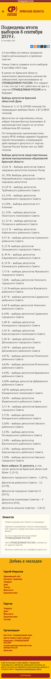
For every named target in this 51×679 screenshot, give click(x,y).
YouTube (7, 619)
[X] (41, 46)
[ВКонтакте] (31, 46)
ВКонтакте (8, 590)
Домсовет (8, 650)
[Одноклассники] (35, 46)
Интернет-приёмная (13, 579)
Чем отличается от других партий (24, 544)
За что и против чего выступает (19, 537)
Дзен (6, 584)
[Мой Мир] (38, 46)
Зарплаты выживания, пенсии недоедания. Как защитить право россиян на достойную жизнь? (25, 528)
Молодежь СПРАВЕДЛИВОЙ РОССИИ (16, 642)
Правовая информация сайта (28, 669)
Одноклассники (10, 593)
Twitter (7, 587)
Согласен (25, 675)
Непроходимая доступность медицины (23, 522)
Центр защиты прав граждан (17, 638)
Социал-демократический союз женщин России (18, 646)
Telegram (8, 582)
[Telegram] (48, 46)
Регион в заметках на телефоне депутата (24, 550)
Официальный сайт (12, 576)
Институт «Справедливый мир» (18, 635)
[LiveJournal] (45, 46)
